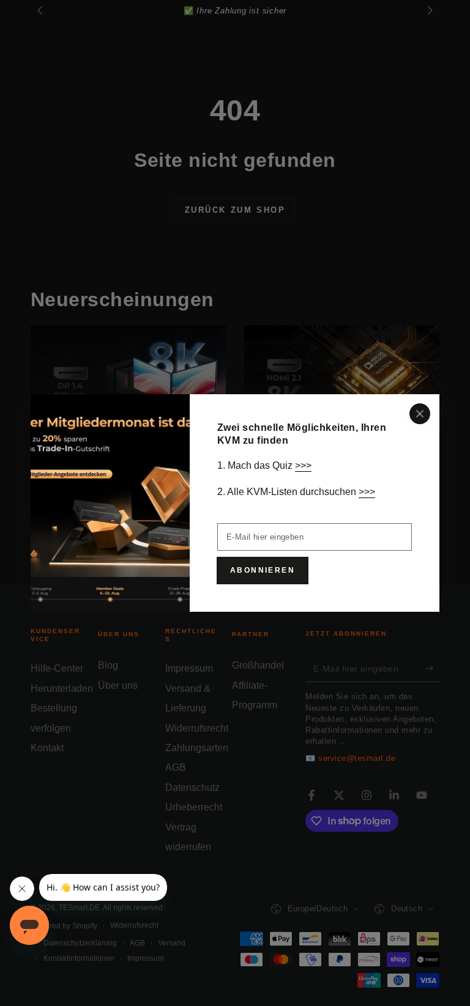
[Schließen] (419, 413)
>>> (303, 465)
